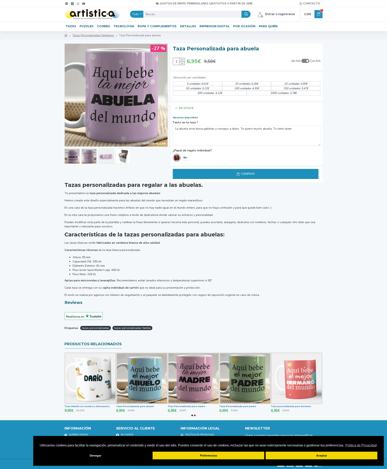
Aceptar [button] (321, 455)
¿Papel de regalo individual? (192, 150)
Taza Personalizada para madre (186, 406)
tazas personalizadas (95, 328)
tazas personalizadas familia (132, 328)
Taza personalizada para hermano (291, 406)
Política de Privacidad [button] (361, 445)
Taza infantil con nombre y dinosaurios (87, 406)
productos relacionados (93, 344)
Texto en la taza (184, 122)
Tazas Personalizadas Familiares (93, 35)
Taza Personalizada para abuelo (135, 406)
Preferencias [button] (208, 455)
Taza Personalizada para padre (237, 406)
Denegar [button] (95, 455)
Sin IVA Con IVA (305, 61)
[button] (192, 415)
